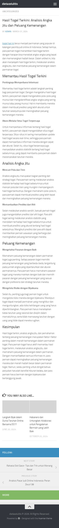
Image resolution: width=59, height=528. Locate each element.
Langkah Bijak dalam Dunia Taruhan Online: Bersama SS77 (13, 421)
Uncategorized (10, 11)
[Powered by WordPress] (19, 518)
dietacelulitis (10, 4)
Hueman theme (45, 518)
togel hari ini (8, 43)
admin (8, 31)
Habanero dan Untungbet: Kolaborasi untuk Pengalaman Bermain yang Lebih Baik (40, 424)
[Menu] (55, 4)
